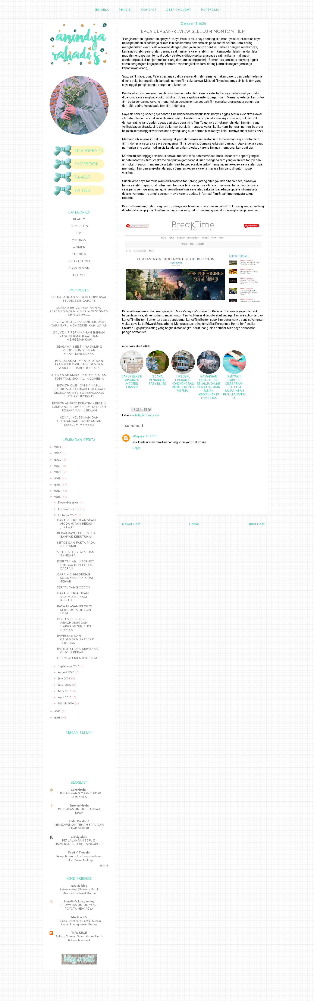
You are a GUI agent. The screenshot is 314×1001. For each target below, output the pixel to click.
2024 (58, 447)
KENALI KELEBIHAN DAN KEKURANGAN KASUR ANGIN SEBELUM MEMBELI (79, 421)
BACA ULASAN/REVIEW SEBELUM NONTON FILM (74, 610)
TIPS (79, 233)
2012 (58, 711)
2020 (58, 472)
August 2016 (66, 672)
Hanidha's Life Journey (79, 901)
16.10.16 (151, 436)
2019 (58, 478)
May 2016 (65, 691)
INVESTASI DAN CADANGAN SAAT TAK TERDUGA (75, 639)
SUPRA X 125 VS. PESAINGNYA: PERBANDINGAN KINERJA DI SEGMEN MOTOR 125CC (79, 311)
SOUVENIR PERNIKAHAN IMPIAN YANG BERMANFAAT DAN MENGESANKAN (79, 336)
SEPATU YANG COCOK (73, 587)
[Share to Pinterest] (149, 409)
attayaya (138, 436)
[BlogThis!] (137, 409)
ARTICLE (79, 275)
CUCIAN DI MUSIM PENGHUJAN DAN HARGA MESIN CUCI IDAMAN (74, 625)
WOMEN (79, 247)
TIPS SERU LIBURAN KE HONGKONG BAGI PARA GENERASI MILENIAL (183, 383)
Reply (136, 448)
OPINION (79, 240)
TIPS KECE (79, 933)
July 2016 (64, 678)
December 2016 (68, 502)
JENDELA (102, 10)
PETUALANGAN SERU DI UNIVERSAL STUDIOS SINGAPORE (79, 299)
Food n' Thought (79, 852)
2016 (58, 497)
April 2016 (65, 697)
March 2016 (66, 703)
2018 (58, 484)
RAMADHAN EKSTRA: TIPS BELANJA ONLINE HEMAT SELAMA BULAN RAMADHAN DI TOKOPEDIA (208, 387)
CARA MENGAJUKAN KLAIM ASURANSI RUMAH (73, 597)
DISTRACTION (79, 261)
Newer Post (131, 524)
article (136, 415)
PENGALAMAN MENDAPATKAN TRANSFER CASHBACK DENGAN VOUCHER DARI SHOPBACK (79, 365)
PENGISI (125, 10)
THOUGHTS (79, 226)
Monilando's (79, 917)
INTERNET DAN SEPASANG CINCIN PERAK (77, 650)
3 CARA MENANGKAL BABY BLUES (157, 380)
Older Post (256, 524)
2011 (57, 717)
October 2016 (67, 515)
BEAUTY (79, 219)
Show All (104, 866)
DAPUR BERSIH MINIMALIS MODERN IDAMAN (132, 382)
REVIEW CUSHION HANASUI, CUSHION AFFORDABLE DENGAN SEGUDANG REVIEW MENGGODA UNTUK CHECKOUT (79, 391)
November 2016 (69, 509)
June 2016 (65, 685)
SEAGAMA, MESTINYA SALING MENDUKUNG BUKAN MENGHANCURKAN (79, 350)
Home (194, 524)
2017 (57, 491)
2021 (58, 466)
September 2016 (69, 666)
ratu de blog (79, 886)
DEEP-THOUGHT (178, 10)
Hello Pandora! (79, 821)
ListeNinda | (79, 790)
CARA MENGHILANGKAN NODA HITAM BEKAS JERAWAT (76, 524)
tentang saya (151, 415)
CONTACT (148, 10)
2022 (58, 459)
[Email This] (133, 409)
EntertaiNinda (79, 805)
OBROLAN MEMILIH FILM (77, 658)
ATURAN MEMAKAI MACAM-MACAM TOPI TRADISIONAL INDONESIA (79, 377)
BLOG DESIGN (79, 268)
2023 (58, 453)
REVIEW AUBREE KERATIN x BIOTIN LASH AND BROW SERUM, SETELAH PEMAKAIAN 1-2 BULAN (79, 407)
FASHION (79, 254)
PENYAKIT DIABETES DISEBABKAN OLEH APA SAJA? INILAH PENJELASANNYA (234, 387)
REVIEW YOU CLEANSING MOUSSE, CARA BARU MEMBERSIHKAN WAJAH (79, 323)
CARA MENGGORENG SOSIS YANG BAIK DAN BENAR (76, 578)
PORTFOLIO (210, 10)
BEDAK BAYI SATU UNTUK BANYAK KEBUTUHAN (76, 535)
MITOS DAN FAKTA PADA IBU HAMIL (76, 544)
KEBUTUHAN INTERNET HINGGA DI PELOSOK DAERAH (75, 565)
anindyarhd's (79, 837)
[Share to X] (141, 409)
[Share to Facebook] (145, 409)
